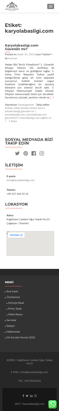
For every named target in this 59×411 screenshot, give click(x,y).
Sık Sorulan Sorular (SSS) (21, 337)
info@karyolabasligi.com (20, 180)
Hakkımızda (13, 331)
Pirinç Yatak (15, 308)
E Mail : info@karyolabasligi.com (29, 372)
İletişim (11, 326)
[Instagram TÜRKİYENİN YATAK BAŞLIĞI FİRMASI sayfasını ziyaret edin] (41, 154)
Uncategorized (26, 104)
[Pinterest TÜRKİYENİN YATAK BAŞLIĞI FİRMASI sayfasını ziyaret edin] (25, 154)
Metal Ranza (15, 314)
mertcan (12, 58)
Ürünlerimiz (13, 297)
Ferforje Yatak (16, 303)
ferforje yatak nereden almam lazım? (25, 108)
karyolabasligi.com (15, 114)
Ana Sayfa (12, 291)
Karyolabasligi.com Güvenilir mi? (21, 47)
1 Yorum (13, 121)
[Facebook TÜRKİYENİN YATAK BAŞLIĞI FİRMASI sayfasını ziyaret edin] (33, 154)
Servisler (11, 320)
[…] (51, 97)
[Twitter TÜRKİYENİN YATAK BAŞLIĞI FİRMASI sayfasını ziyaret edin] (17, 154)
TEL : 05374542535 (29, 381)
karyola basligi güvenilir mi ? (20, 111)
